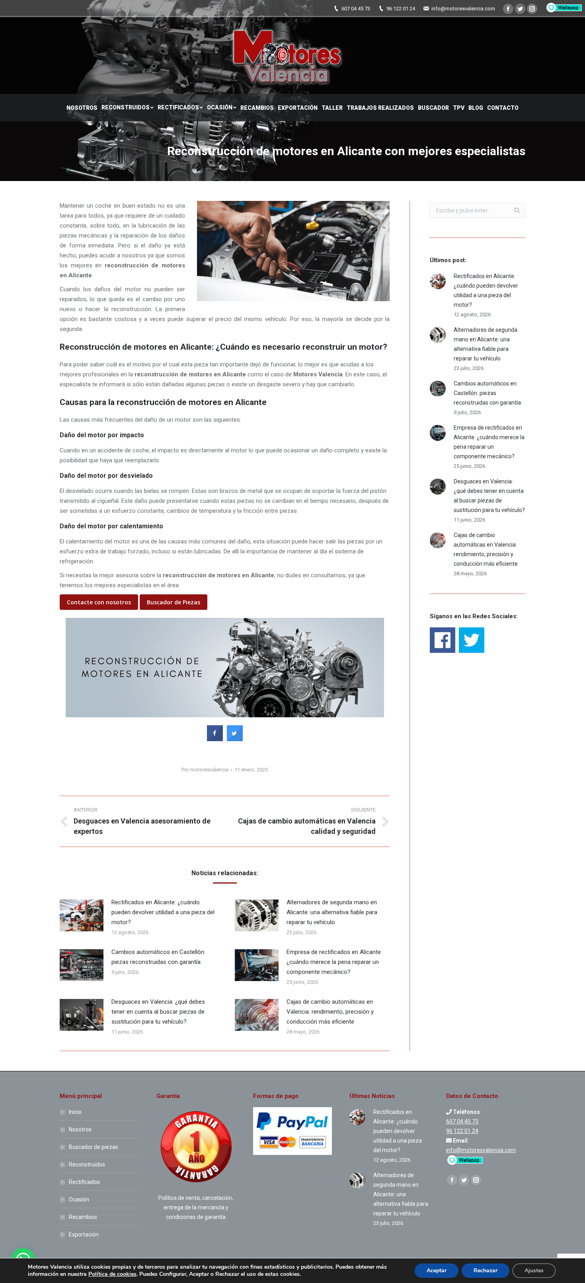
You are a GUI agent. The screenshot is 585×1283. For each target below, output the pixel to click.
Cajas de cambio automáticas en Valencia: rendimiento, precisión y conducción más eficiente (330, 1011)
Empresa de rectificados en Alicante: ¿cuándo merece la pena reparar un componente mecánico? (334, 961)
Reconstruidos (87, 1164)
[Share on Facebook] (215, 739)
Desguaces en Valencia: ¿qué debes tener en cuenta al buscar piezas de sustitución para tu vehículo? (158, 1011)
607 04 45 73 (355, 9)
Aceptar (437, 1270)
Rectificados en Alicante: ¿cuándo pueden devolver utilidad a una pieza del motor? (162, 912)
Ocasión (79, 1199)
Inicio (75, 1112)
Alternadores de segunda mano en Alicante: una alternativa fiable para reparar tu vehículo (332, 912)
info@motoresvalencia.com (463, 9)
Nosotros (80, 1129)
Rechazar (485, 1270)
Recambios (83, 1217)
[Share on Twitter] (235, 739)
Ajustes (534, 1270)
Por (204, 770)
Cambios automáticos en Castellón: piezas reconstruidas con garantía (158, 957)
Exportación (84, 1234)
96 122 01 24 (400, 9)
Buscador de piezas (93, 1147)
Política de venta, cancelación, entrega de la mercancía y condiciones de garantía (195, 1207)
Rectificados (84, 1182)
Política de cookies (112, 1274)
